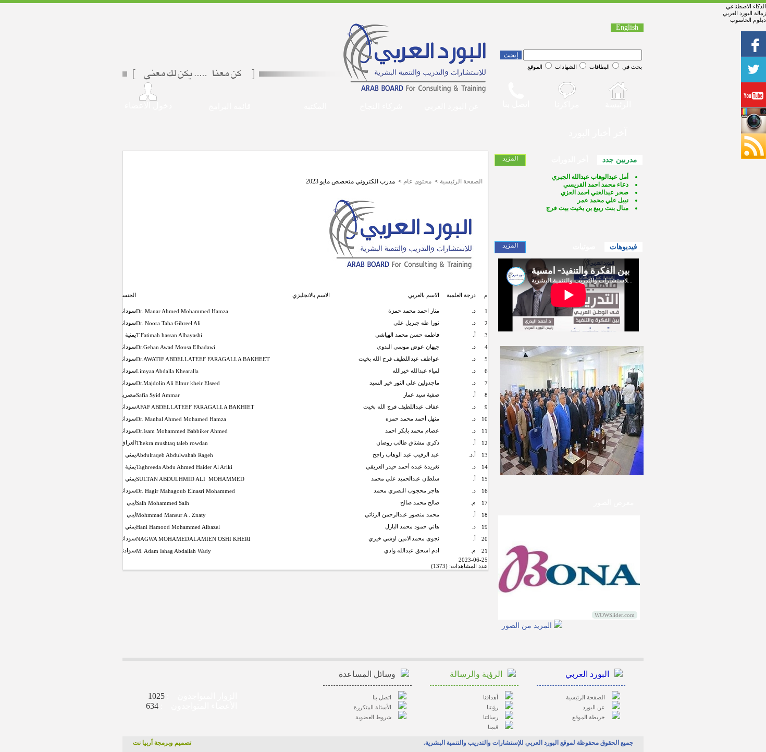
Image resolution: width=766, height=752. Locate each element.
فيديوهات (623, 247)
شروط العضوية (373, 717)
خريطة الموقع (588, 717)
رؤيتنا (492, 707)
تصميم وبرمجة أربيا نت (162, 742)
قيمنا (493, 727)
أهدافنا (490, 697)
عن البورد (594, 707)
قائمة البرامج (229, 106)
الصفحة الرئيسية (461, 181)
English (627, 27)
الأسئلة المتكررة (372, 707)
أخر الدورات (569, 160)
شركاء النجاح (381, 106)
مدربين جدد (619, 160)
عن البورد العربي (451, 106)
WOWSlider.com (615, 615)
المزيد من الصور (527, 626)
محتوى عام (417, 181)
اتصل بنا (382, 697)
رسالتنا (490, 717)
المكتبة (315, 106)
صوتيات (584, 247)
